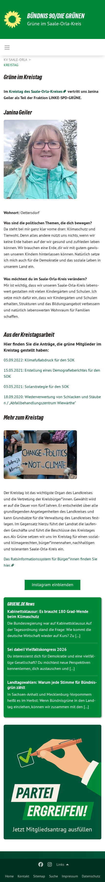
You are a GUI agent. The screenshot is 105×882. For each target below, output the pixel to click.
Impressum (70, 876)
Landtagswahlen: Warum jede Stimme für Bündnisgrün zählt (52, 685)
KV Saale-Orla (16, 59)
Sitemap (39, 876)
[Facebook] (41, 864)
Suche (53, 876)
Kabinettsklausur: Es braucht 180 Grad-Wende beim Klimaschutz (47, 614)
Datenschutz (91, 876)
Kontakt (23, 876)
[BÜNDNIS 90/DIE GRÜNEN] (12, 19)
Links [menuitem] (60, 864)
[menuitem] (9, 876)
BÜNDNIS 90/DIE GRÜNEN (55, 16)
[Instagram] (50, 864)
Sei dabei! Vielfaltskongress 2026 (37, 649)
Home (9, 876)
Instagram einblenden (52, 584)
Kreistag (11, 65)
